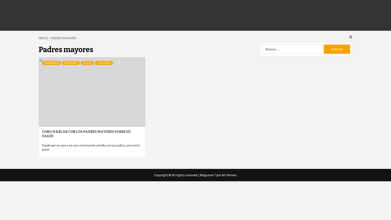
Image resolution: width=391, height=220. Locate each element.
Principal (70, 63)
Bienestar (51, 63)
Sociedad (104, 63)
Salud (87, 63)
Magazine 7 (208, 175)
